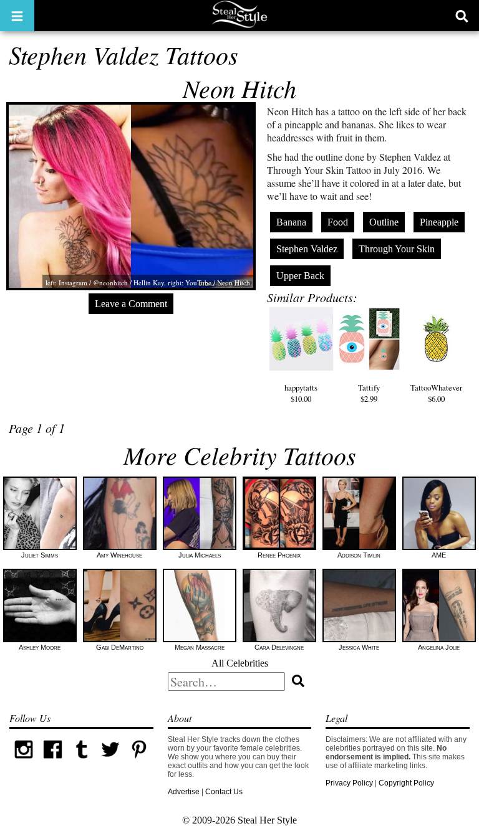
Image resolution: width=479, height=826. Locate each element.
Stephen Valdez (306, 249)
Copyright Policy (406, 783)
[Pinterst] (139, 761)
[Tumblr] (81, 761)
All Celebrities (239, 663)
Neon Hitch (239, 88)
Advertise (184, 791)
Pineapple (439, 222)
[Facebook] (52, 761)
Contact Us (224, 791)
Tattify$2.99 (369, 393)
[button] (17, 15)
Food (337, 222)
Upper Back (300, 275)
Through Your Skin (397, 249)
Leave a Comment (131, 303)
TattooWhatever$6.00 (436, 393)
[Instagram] (23, 761)
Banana (291, 222)
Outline (384, 222)
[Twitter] (110, 761)
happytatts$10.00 (300, 393)
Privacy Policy (349, 783)
